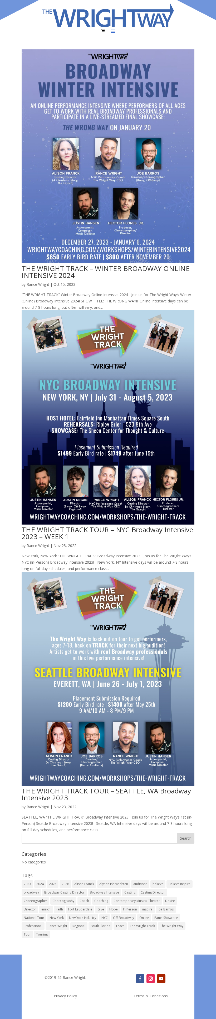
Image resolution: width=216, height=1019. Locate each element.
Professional (33, 926)
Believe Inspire (179, 884)
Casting (129, 892)
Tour (27, 934)
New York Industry (82, 917)
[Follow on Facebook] (140, 978)
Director (30, 909)
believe (158, 884)
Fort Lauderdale (80, 909)
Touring (42, 934)
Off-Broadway (123, 917)
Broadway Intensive (104, 892)
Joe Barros (166, 909)
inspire (147, 909)
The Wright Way (171, 926)
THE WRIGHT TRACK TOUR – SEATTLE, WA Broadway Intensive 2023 (106, 794)
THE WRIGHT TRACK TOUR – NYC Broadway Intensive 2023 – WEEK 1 (107, 533)
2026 (65, 884)
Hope (113, 909)
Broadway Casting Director (64, 892)
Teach (120, 926)
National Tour (34, 917)
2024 (40, 884)
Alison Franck (84, 884)
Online (144, 917)
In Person (130, 909)
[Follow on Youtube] (161, 978)
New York (57, 917)
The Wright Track (142, 926)
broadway (31, 892)
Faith (59, 909)
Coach (84, 901)
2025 (52, 884)
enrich (46, 909)
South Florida (100, 926)
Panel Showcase (166, 917)
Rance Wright (38, 284)
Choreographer (35, 901)
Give (100, 909)
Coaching (101, 901)
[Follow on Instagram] (150, 978)
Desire (170, 901)
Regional (78, 926)
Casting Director (153, 892)
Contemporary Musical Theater (137, 901)
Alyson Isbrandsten (113, 884)
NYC (104, 917)
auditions (140, 884)
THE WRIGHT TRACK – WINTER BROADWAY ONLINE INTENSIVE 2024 (106, 272)
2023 (27, 884)
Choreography (63, 901)
